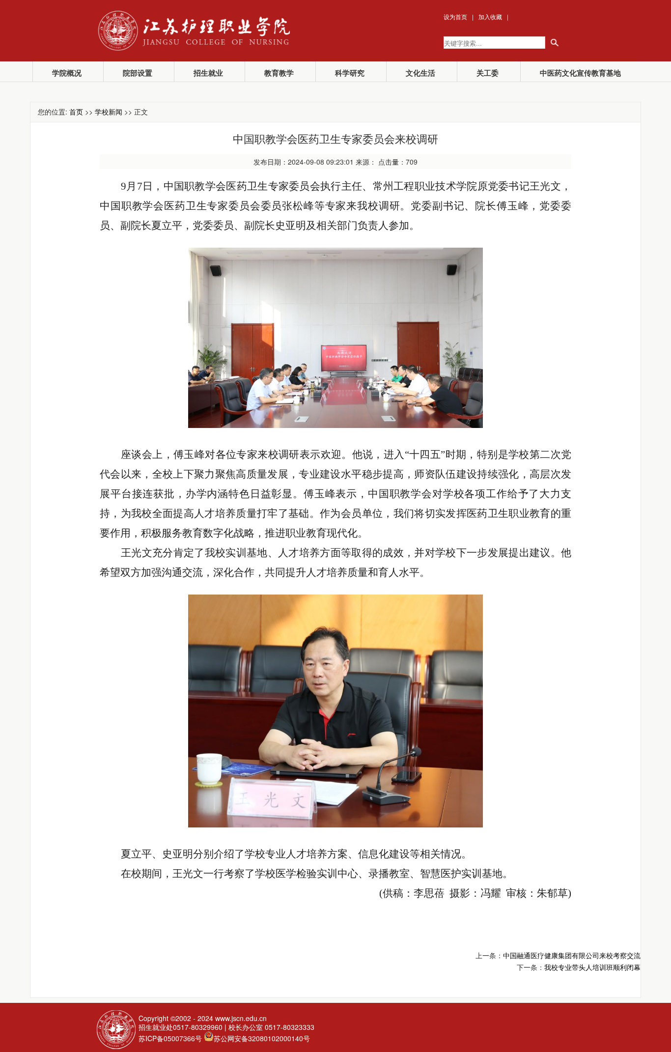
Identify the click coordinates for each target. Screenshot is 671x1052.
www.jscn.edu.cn (241, 1018)
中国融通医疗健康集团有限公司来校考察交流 (572, 955)
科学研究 (349, 72)
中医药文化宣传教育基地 (580, 72)
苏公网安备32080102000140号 (262, 1038)
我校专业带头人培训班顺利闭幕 (592, 967)
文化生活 (420, 72)
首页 (76, 111)
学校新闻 (108, 111)
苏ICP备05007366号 (170, 1038)
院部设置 (137, 72)
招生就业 (208, 72)
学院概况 (67, 72)
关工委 (487, 72)
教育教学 (279, 72)
